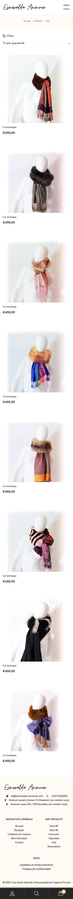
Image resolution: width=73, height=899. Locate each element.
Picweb (66, 882)
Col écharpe (9, 127)
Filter (10, 36)
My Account (12, 893)
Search (36, 893)
